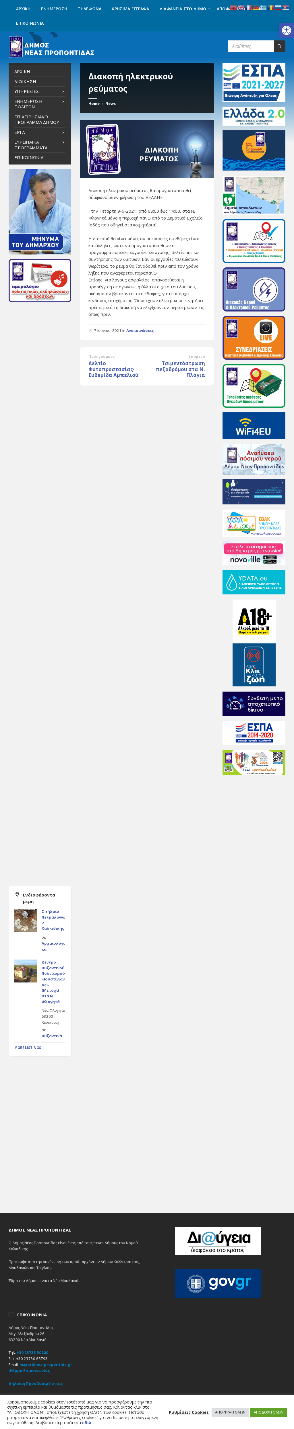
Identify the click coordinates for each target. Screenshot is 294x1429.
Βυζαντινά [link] (52, 1035)
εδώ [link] (86, 1422)
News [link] (110, 103)
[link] (286, 30)
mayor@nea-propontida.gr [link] (46, 1364)
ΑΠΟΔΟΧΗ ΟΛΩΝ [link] (268, 1412)
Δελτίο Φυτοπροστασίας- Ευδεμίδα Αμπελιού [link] (113, 369)
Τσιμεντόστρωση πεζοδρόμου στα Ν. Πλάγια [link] (180, 369)
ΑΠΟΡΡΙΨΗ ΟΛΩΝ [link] (230, 1412)
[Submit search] (279, 46)
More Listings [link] (27, 1048)
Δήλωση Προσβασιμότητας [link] (36, 1383)
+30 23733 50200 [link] (32, 1352)
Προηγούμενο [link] (101, 356)
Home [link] (94, 103)
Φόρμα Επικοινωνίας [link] (29, 1370)
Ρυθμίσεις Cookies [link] (189, 1412)
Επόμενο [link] (196, 356)
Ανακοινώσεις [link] (140, 330)
